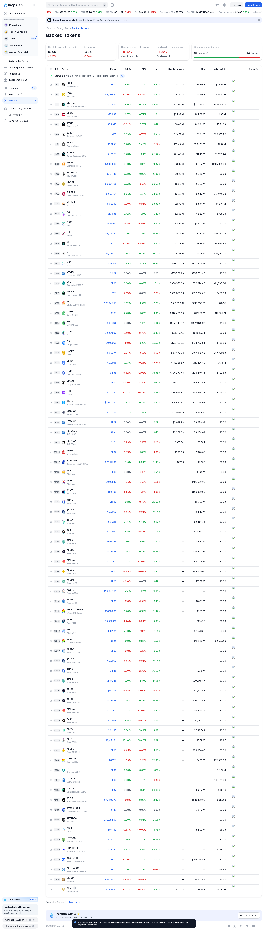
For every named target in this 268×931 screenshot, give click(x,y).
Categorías (62, 28)
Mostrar (73, 902)
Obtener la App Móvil (16, 919)
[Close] (259, 20)
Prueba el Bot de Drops (18, 926)
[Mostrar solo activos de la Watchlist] (50, 69)
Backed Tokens (80, 28)
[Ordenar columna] (98, 69)
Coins (50, 28)
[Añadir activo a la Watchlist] (50, 84)
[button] (154, 12)
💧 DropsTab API (20, 899)
